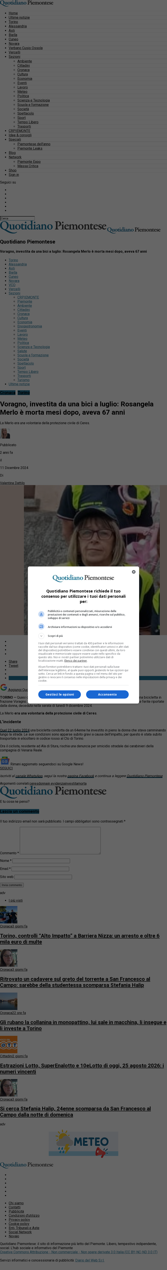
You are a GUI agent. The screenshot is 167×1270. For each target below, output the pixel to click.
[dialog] (83, 635)
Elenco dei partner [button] (75, 661)
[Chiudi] (133, 571)
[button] (83, 636)
